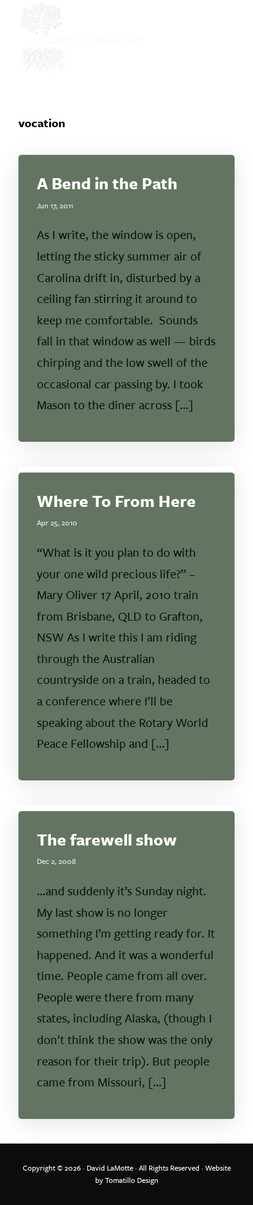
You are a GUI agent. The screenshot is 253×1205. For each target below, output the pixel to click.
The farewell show (107, 839)
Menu (221, 21)
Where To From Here (116, 500)
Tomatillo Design (131, 1179)
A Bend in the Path (107, 183)
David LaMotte (110, 1167)
